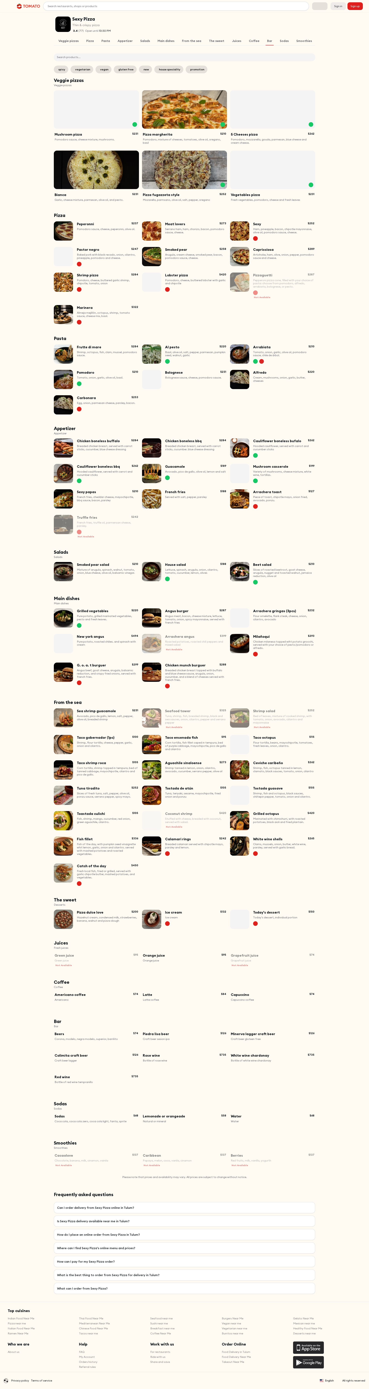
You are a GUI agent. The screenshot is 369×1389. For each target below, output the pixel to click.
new (146, 69)
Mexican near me (304, 1323)
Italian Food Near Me (21, 1328)
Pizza (90, 41)
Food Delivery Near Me (236, 1357)
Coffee (254, 41)
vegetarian (82, 69)
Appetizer (125, 41)
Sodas (284, 41)
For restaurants (160, 1352)
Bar (269, 41)
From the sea (191, 41)
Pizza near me (17, 1323)
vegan (104, 69)
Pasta (105, 41)
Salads (145, 41)
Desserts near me (304, 1333)
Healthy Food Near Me (307, 1328)
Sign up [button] (355, 6)
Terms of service (41, 1380)
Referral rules (87, 1367)
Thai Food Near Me (91, 1318)
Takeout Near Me (233, 1362)
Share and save (160, 1362)
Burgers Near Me (232, 1318)
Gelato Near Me (303, 1318)
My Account (87, 1357)
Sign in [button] (338, 6)
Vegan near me (231, 1323)
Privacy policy (20, 1380)
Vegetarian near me (234, 1328)
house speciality (169, 69)
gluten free (126, 69)
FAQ (82, 1352)
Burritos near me (232, 1333)
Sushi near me (159, 1323)
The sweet (216, 41)
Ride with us (157, 1357)
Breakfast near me (162, 1328)
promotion (197, 69)
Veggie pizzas (68, 41)
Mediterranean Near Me (94, 1323)
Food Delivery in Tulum (236, 1352)
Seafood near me (161, 1318)
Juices (236, 41)
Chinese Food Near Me (93, 1328)
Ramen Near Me (18, 1333)
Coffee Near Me (160, 1333)
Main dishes (166, 41)
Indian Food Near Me (21, 1318)
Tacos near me (88, 1333)
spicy (61, 69)
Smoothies (304, 41)
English (329, 1380)
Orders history (88, 1362)
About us (13, 1352)
